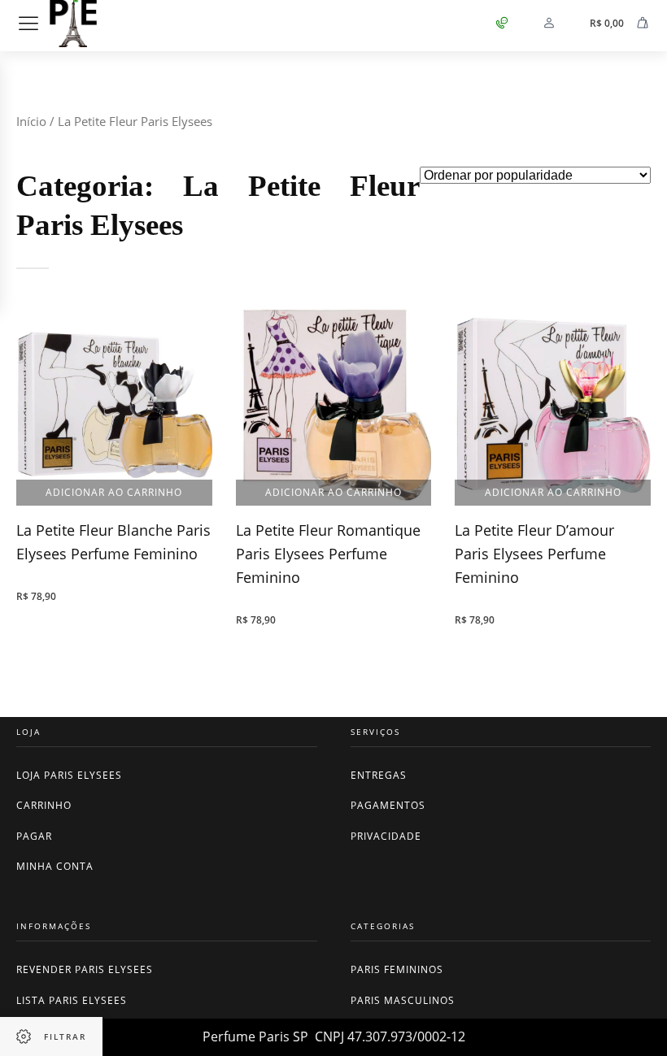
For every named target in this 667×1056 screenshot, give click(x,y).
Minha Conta (55, 866)
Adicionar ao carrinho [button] (114, 492)
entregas (379, 775)
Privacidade (386, 836)
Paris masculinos (403, 1000)
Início (31, 121)
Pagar (34, 836)
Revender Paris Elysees (84, 969)
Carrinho (44, 805)
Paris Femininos (397, 969)
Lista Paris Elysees (71, 1000)
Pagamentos (388, 805)
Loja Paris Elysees (69, 775)
